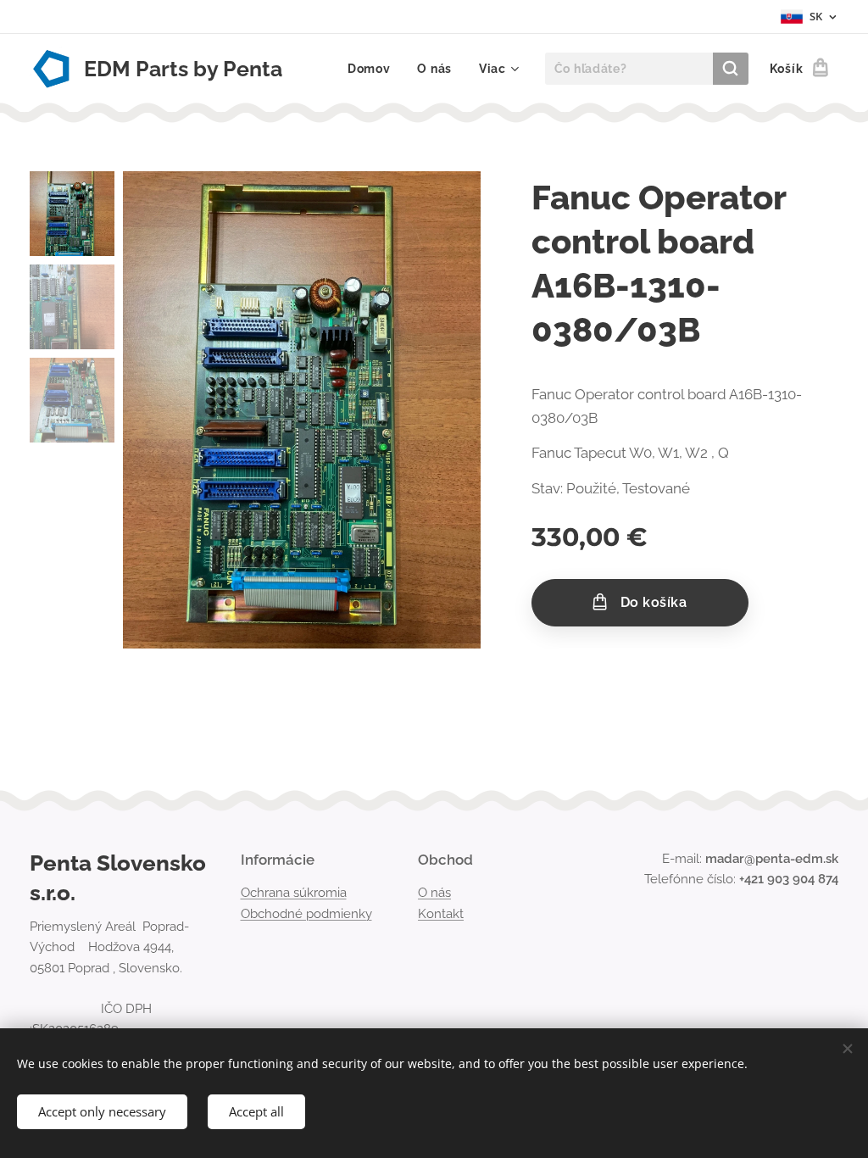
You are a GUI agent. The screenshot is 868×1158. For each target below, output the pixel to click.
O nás (434, 892)
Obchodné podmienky (306, 913)
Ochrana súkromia (294, 892)
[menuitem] (373, 68)
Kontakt (441, 913)
